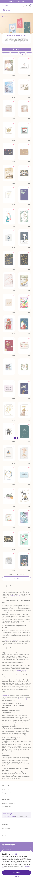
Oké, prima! (16, 872)
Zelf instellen (16, 876)
